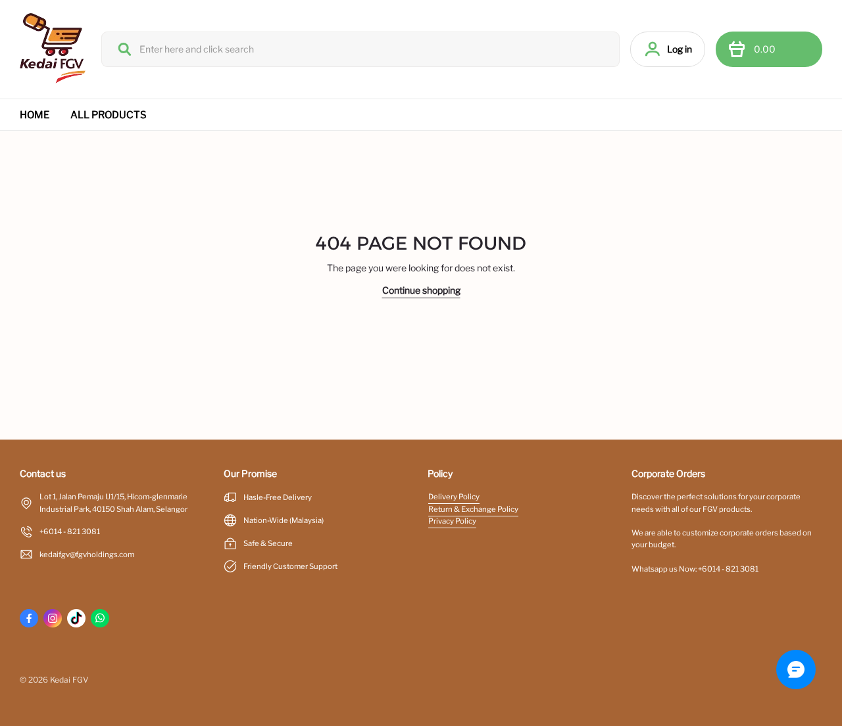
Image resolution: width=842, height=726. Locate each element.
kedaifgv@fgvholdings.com (86, 554)
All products (108, 115)
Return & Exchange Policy (473, 509)
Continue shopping (421, 290)
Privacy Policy (452, 521)
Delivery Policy (454, 496)
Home (34, 115)
